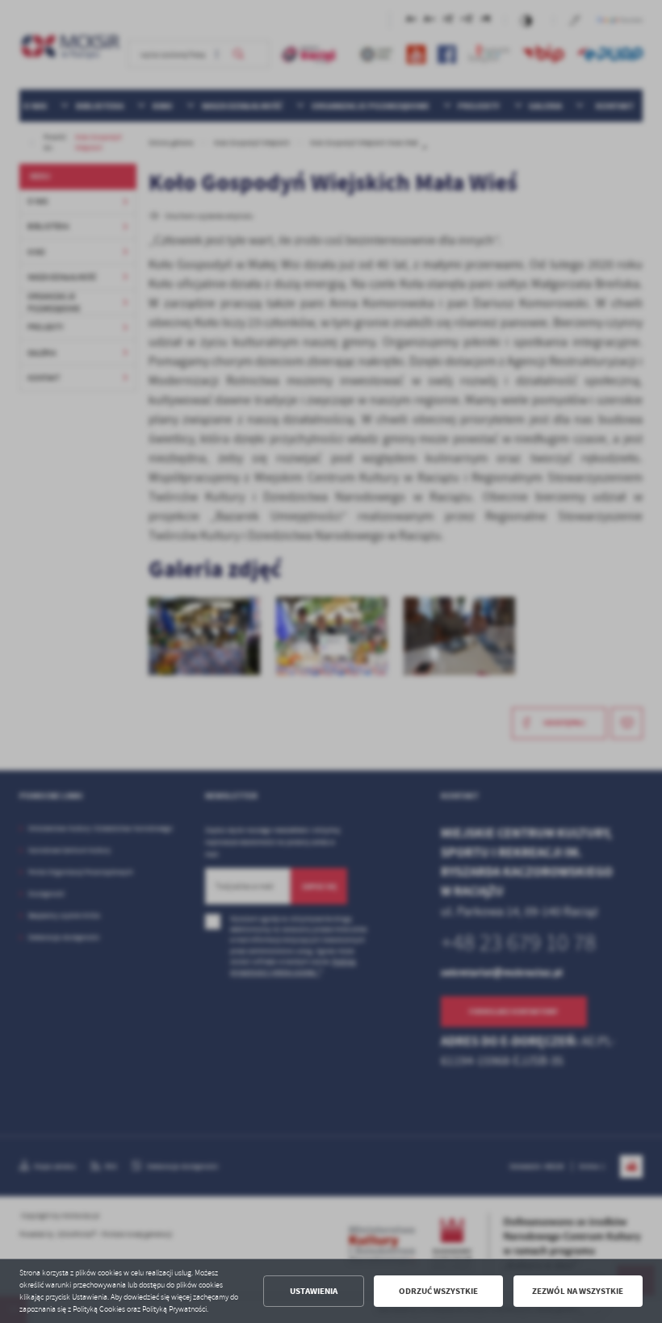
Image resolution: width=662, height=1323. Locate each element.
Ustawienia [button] (313, 1291)
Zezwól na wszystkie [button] (577, 1291)
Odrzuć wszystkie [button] (438, 1291)
